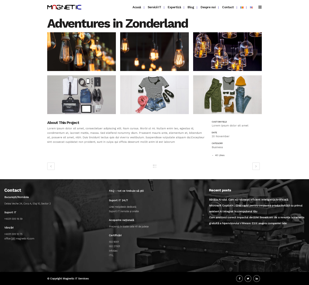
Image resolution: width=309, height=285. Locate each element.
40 (220, 155)
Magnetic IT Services (76, 278)
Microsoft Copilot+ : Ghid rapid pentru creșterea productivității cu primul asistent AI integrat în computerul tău (256, 208)
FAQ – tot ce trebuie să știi (126, 190)
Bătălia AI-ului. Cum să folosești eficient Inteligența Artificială (248, 199)
